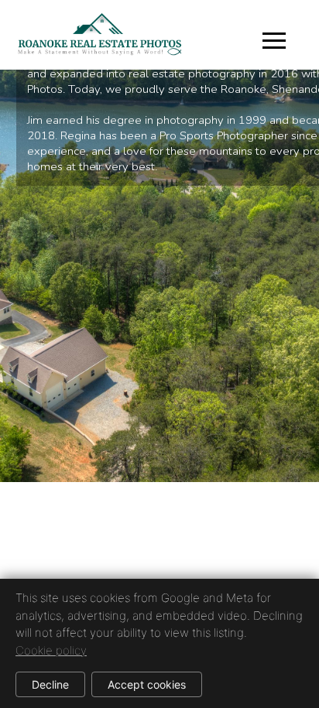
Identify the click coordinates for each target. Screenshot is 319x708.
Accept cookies (147, 684)
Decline (50, 684)
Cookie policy (51, 650)
